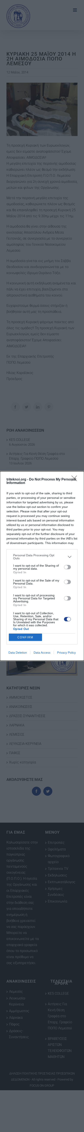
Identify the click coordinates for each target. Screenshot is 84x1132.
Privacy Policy (66, 652)
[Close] (76, 480)
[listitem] (42, 557)
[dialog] (42, 566)
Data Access (42, 652)
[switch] (67, 567)
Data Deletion (17, 652)
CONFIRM (25, 637)
